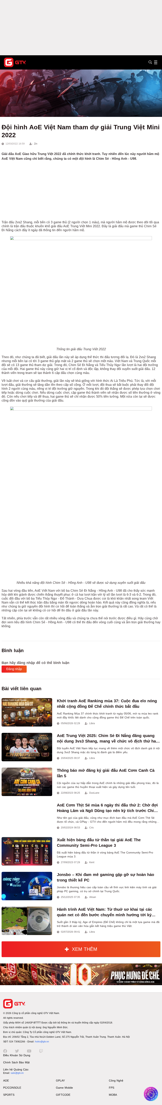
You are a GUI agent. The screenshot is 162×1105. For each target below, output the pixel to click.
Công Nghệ (116, 1080)
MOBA (113, 1094)
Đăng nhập (14, 669)
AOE (6, 1080)
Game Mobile (64, 1087)
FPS (111, 1087)
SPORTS (8, 1094)
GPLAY (60, 1080)
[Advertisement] (81, 27)
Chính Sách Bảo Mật (16, 1062)
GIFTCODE (63, 1094)
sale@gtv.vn (17, 1073)
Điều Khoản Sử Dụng (16, 1055)
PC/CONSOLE (12, 1087)
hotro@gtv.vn (42, 1041)
